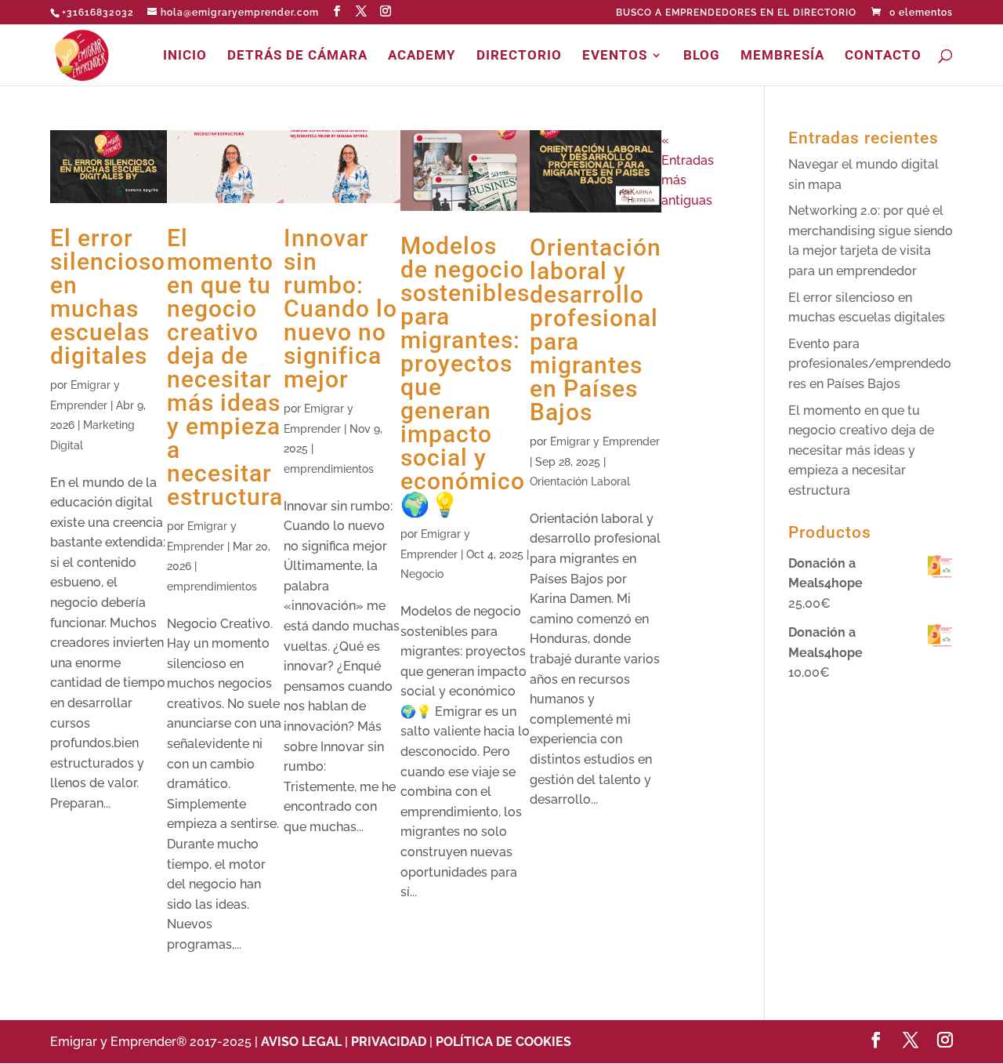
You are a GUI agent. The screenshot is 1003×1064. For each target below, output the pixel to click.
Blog (701, 56)
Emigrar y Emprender (605, 441)
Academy (422, 56)
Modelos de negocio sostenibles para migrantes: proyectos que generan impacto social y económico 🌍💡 (465, 375)
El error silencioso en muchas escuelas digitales (107, 296)
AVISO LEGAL (303, 1041)
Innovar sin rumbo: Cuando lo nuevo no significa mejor (340, 308)
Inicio (185, 56)
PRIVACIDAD (388, 1041)
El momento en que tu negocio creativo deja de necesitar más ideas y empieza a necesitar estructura (225, 367)
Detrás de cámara (297, 56)
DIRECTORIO (519, 56)
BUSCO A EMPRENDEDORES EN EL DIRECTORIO (736, 13)
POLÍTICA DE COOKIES (503, 1041)
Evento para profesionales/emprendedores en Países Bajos (869, 363)
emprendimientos (212, 586)
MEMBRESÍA (782, 56)
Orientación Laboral (580, 481)
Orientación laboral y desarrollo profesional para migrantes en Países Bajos (595, 330)
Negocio (422, 574)
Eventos (614, 56)
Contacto (883, 56)
